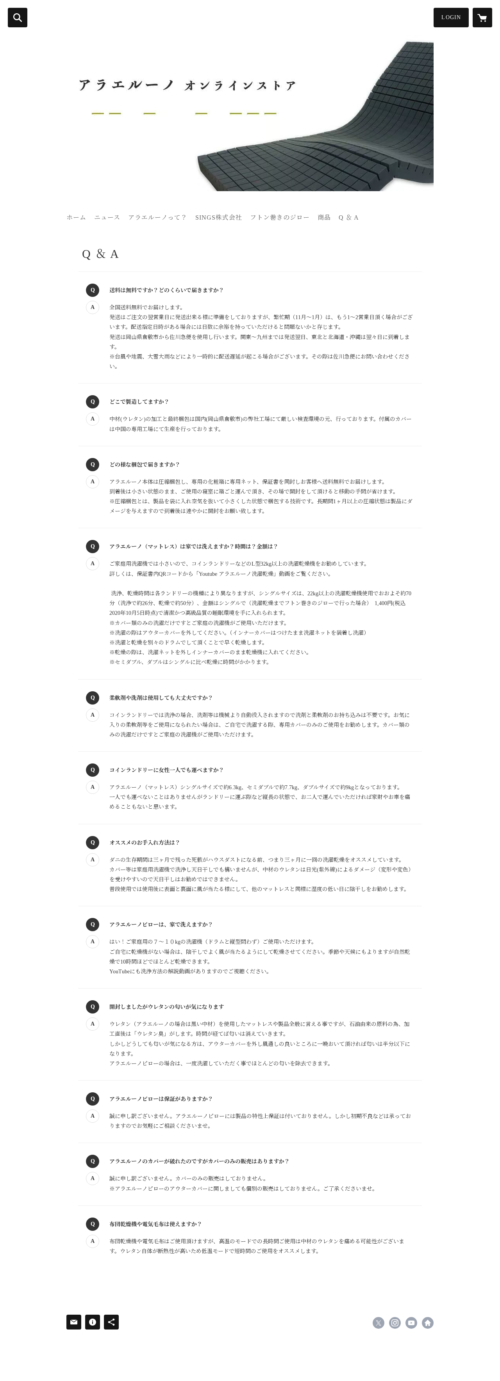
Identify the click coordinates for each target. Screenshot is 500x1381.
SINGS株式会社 (218, 217)
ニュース (107, 217)
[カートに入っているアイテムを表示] (482, 17)
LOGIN (451, 17)
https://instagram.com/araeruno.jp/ (395, 1323)
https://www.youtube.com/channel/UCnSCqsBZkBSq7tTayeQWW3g (411, 1323)
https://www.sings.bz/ (428, 1323)
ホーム (76, 217)
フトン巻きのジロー (280, 217)
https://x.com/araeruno (378, 1323)
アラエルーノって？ (158, 217)
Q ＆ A (349, 217)
